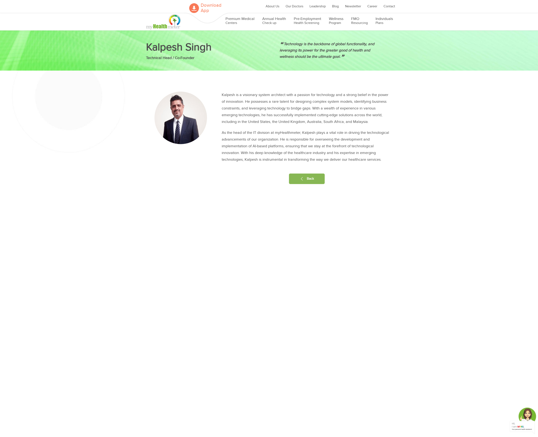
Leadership (318, 6)
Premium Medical (239, 21)
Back (310, 179)
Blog (335, 6)
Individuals (384, 21)
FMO (359, 21)
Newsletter (353, 6)
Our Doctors (294, 6)
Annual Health (274, 21)
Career (372, 6)
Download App (211, 8)
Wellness (336, 21)
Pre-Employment (307, 21)
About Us (272, 6)
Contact (389, 6)
